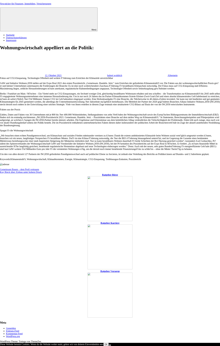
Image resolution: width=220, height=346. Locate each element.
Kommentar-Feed (14, 333)
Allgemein (172, 75)
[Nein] (110, 345)
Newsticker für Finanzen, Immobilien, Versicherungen (25, 3)
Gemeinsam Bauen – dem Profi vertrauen (19, 169)
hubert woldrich (114, 75)
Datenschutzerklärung (16, 37)
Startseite (10, 35)
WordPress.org (13, 336)
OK (106, 344)
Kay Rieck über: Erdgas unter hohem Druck (21, 172)
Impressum (11, 40)
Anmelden (11, 328)
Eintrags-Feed (12, 331)
